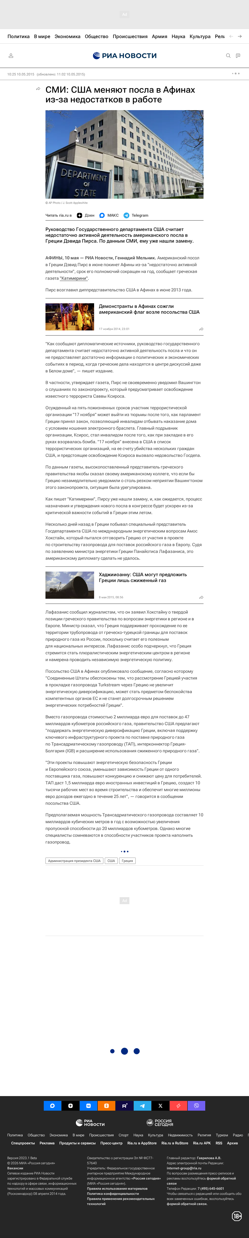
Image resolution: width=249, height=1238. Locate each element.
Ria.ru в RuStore (174, 1143)
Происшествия (101, 1135)
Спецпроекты (23, 1143)
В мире (78, 1135)
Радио (238, 1135)
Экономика (59, 1135)
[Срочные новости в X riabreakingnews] (178, 1106)
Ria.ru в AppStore (142, 1143)
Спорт (124, 1135)
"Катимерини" (74, 278)
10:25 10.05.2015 (20, 74)
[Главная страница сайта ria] (124, 56)
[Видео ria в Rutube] (124, 1106)
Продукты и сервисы (77, 1143)
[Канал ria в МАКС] (52, 1106)
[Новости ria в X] (160, 1106)
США (111, 861)
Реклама (47, 1143)
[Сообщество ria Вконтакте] (88, 1106)
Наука (138, 1135)
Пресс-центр (111, 1143)
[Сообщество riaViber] (196, 1106)
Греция (127, 861)
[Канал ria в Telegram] (142, 1106)
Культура (155, 1135)
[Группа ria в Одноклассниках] (106, 1106)
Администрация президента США (74, 861)
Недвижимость (180, 1135)
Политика (15, 1135)
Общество (36, 1135)
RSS (219, 1143)
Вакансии (15, 1168)
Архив (232, 1143)
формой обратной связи (186, 1204)
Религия (204, 1135)
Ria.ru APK (202, 1143)
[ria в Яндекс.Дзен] (70, 1106)
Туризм (222, 1135)
